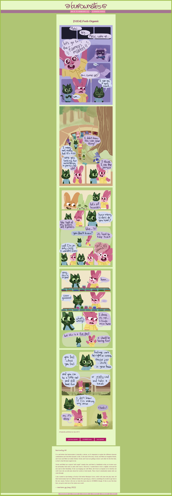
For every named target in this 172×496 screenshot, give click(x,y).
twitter (75, 494)
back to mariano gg (80, 11)
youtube (85, 494)
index (87, 439)
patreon (104, 494)
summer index (98, 11)
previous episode (73, 439)
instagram (64, 494)
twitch (95, 494)
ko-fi (113, 494)
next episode (100, 439)
